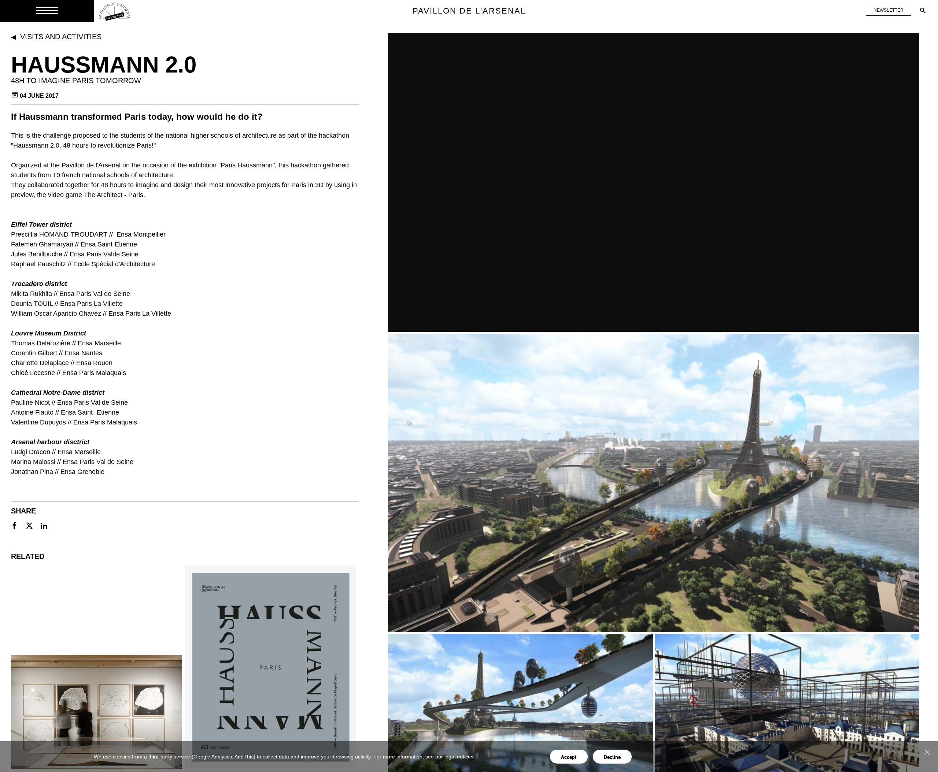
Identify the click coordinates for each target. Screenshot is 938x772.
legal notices (458, 757)
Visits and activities (60, 37)
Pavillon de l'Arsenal (469, 10)
